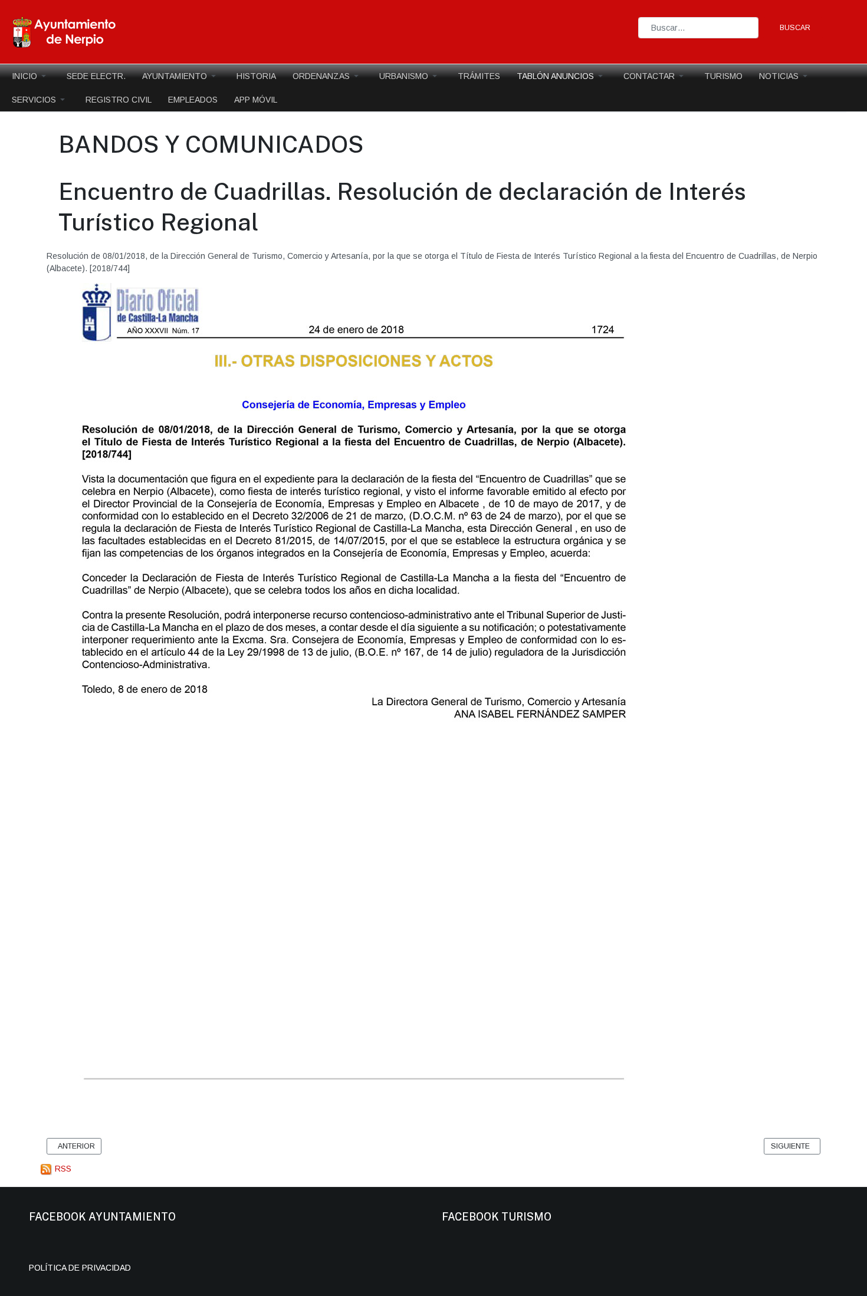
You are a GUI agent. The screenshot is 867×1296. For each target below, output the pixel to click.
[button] (31, 76)
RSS (61, 1168)
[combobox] (698, 27)
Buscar (795, 28)
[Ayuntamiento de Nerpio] (65, 31)
